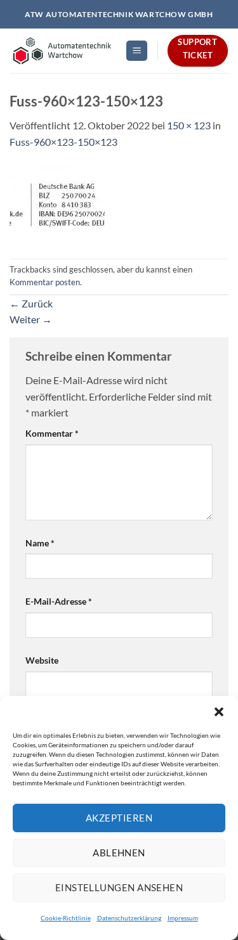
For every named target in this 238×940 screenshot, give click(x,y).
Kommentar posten (45, 282)
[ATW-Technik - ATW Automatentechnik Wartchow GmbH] (63, 50)
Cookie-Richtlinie (66, 918)
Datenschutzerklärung (129, 918)
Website (41, 660)
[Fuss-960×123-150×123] (57, 202)
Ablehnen (119, 852)
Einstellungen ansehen (119, 887)
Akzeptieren (119, 817)
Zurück (31, 303)
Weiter (31, 319)
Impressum (183, 918)
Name (40, 543)
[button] (219, 711)
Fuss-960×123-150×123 (63, 142)
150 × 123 (189, 125)
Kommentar (52, 433)
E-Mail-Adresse (58, 601)
